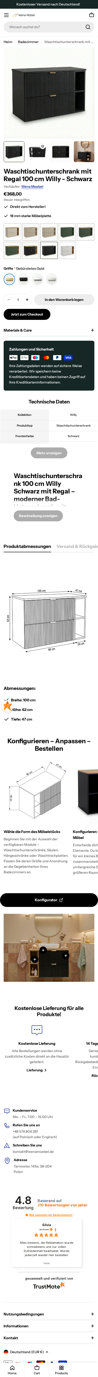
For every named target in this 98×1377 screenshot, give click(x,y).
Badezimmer (28, 42)
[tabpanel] (49, 640)
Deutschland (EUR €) (27, 1352)
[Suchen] (88, 27)
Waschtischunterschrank (48, 479)
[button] (26, 1215)
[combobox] (49, 27)
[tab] (27, 547)
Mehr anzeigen (49, 453)
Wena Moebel (32, 186)
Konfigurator (46, 900)
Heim (8, 42)
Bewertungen (63, 1205)
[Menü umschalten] (6, 15)
